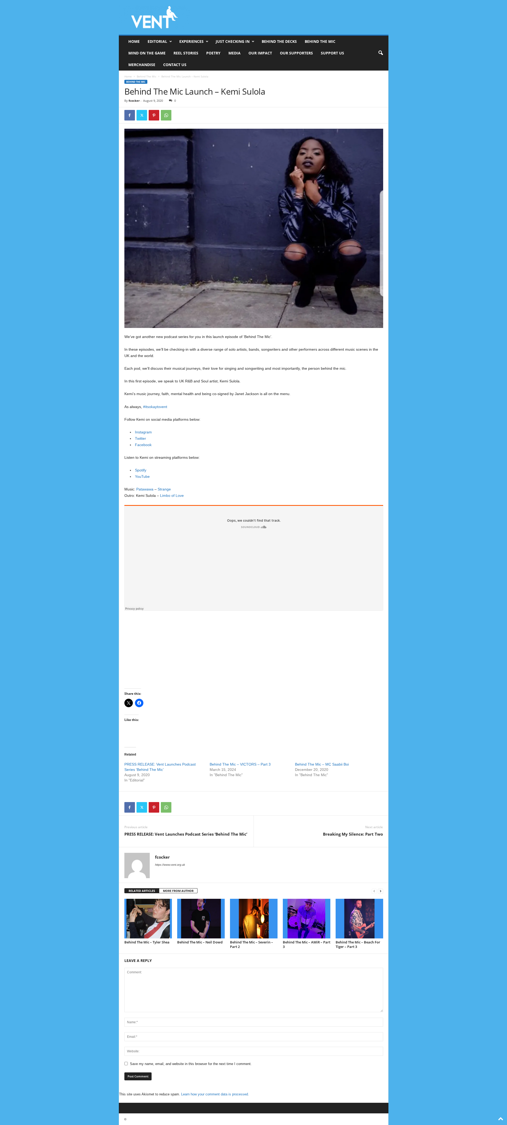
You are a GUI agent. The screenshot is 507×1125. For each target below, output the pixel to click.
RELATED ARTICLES (142, 891)
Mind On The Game (147, 52)
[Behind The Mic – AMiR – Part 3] (306, 918)
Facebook (143, 445)
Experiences (191, 41)
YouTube (142, 476)
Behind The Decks (279, 41)
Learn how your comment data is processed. (215, 1094)
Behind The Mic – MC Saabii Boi (322, 764)
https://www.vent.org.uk (170, 864)
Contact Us (174, 64)
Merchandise (141, 64)
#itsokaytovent (155, 407)
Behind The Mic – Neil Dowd (200, 942)
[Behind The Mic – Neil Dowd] (201, 918)
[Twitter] (142, 115)
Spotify (140, 470)
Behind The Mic (320, 41)
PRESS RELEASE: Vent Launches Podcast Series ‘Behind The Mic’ (185, 834)
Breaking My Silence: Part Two (353, 834)
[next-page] (380, 891)
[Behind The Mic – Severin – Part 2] (254, 918)
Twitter (140, 438)
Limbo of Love (172, 495)
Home (134, 41)
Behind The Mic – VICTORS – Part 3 (240, 764)
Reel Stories (185, 52)
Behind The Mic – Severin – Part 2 (251, 944)
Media (234, 52)
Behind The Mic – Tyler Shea (147, 942)
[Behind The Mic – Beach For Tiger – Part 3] (359, 918)
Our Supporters (296, 52)
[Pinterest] (154, 115)
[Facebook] (129, 115)
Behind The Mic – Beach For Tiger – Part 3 (358, 944)
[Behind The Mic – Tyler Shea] (148, 918)
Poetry (213, 52)
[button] (380, 53)
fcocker (134, 101)
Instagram (143, 432)
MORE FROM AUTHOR (178, 891)
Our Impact (260, 52)
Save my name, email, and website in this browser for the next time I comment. (191, 1064)
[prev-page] (374, 891)
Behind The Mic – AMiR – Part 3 (306, 944)
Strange (164, 489)
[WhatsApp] (166, 115)
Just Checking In (233, 41)
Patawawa (144, 489)
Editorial (157, 41)
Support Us (332, 52)
